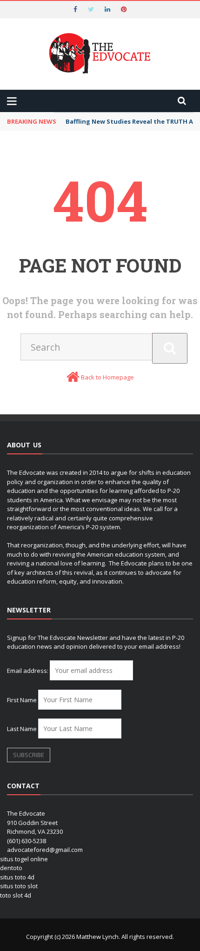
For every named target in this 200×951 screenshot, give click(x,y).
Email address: (28, 670)
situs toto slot (19, 886)
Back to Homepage (107, 377)
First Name (22, 700)
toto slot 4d (15, 895)
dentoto (11, 868)
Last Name (22, 729)
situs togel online (24, 859)
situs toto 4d (17, 877)
